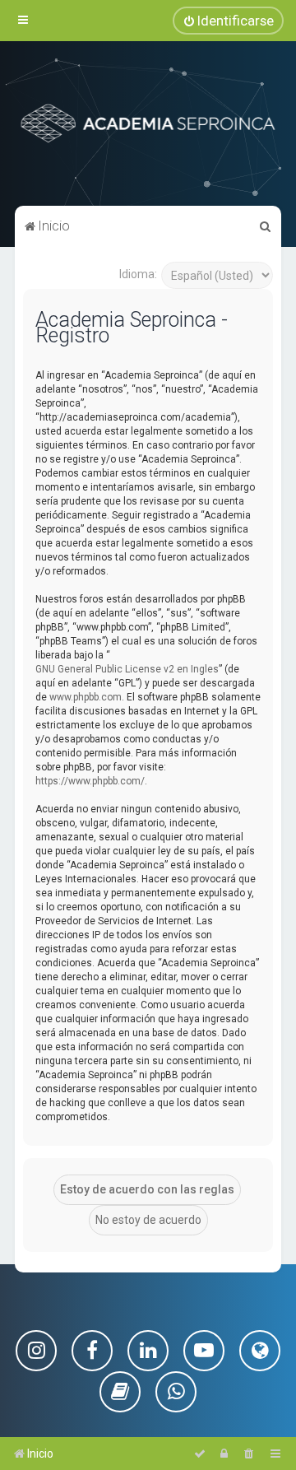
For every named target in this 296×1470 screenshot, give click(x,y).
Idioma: (138, 274)
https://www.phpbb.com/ (90, 781)
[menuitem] (228, 21)
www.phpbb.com (85, 697)
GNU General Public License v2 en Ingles (127, 669)
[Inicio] (148, 123)
